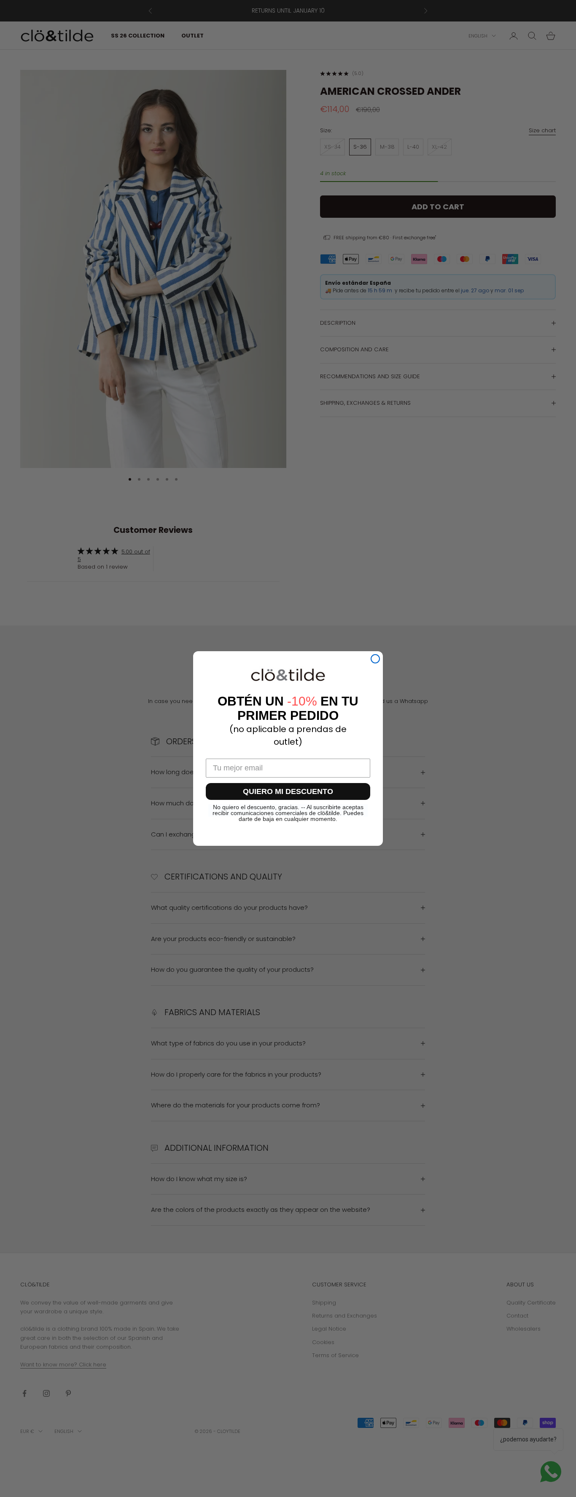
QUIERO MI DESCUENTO (288, 791)
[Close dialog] (375, 659)
